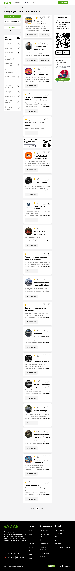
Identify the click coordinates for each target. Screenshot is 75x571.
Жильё (31, 534)
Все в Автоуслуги (9, 38)
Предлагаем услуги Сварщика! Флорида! (42, 462)
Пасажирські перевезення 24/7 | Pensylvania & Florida (36, 98)
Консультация (31, 35)
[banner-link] (37, 143)
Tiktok (59, 540)
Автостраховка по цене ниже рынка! (41, 360)
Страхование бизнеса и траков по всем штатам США (41, 25)
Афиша (31, 547)
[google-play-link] (9, 557)
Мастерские (9, 92)
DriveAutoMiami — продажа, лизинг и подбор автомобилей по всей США (41, 161)
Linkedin (60, 543)
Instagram (61, 530)
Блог (30, 558)
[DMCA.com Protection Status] (51, 566)
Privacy (59, 566)
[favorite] (48, 17)
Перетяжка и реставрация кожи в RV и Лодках (36, 258)
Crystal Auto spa (40, 411)
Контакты (43, 557)
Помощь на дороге (8, 108)
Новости (31, 554)
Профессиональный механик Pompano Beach (42, 437)
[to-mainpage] (11, 526)
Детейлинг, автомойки (9, 64)
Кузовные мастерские (9, 86)
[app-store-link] (20, 557)
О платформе (44, 530)
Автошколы (9, 52)
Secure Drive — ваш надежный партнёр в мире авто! (42, 386)
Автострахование (11, 81)
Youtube (60, 537)
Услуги (26, 3)
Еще (33, 3)
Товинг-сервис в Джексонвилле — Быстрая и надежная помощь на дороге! (37, 487)
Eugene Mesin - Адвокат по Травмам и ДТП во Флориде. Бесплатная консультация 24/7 (42, 52)
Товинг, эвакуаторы (9, 71)
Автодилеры (9, 44)
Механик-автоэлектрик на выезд (41, 336)
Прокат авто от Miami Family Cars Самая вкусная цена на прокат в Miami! (41, 77)
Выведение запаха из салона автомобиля (37, 309)
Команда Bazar (44, 553)
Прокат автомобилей (9, 58)
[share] (44, 17)
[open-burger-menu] (70, 2)
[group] (12, 29)
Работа (17, 3)
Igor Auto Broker (40, 182)
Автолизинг (9, 48)
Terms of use (67, 566)
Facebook (61, 533)
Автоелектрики (10, 96)
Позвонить (43, 35)
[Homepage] (8, 3)
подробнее (46, 30)
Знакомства (32, 551)
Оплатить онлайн (64, 547)
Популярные (12, 27)
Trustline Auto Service (39, 207)
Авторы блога (44, 543)
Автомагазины (10, 76)
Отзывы (12, 31)
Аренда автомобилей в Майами (34, 124)
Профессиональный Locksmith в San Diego (42, 285)
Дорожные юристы (8, 102)
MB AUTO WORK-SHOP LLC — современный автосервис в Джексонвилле (40, 237)
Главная (6, 7)
